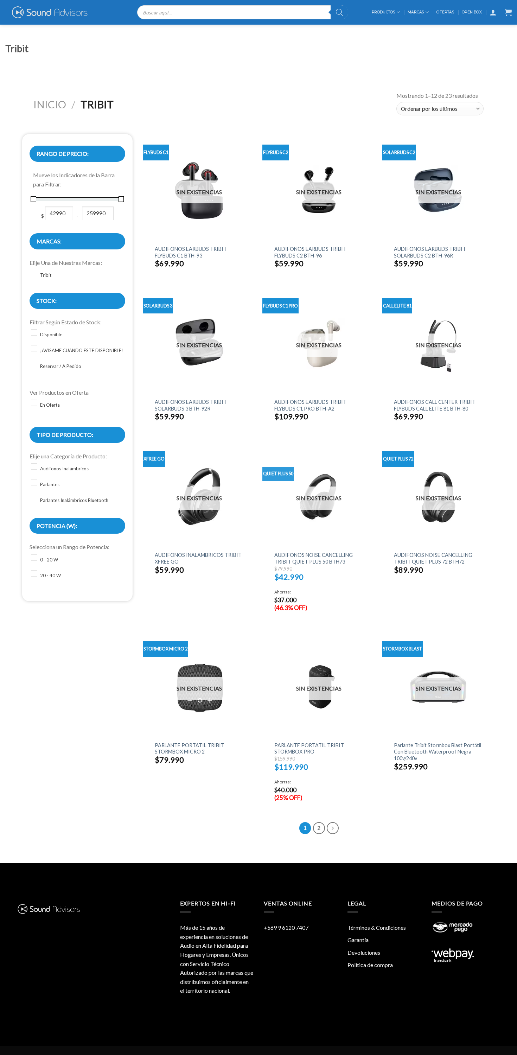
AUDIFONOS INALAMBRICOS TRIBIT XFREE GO (198, 558)
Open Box (472, 12)
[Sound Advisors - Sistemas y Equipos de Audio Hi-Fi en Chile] (54, 12)
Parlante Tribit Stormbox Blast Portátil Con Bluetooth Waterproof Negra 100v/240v (437, 751)
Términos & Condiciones (376, 927)
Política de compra (370, 964)
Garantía (358, 939)
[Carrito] (508, 12)
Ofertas (445, 12)
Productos (383, 12)
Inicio (49, 104)
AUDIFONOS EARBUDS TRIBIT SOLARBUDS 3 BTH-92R (191, 405)
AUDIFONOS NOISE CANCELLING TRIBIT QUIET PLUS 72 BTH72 (433, 558)
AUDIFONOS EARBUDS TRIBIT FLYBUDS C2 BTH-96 (310, 252)
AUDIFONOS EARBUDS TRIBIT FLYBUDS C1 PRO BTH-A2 (310, 405)
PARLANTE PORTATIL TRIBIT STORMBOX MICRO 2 (189, 748)
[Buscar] (339, 12)
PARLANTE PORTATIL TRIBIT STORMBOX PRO (309, 748)
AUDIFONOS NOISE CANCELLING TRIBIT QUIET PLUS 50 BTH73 (313, 558)
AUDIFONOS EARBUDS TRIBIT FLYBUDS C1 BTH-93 (191, 252)
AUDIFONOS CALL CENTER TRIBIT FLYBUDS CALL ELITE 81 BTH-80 (434, 405)
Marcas (416, 12)
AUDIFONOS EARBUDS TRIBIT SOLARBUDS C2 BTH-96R (430, 252)
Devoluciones (363, 952)
